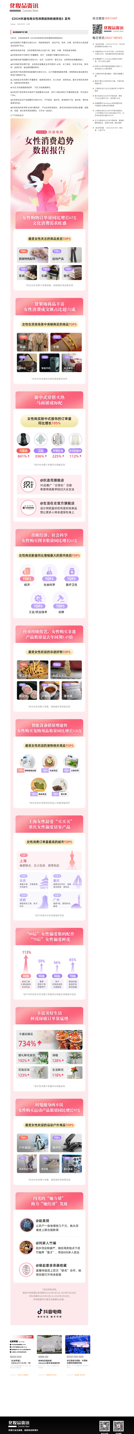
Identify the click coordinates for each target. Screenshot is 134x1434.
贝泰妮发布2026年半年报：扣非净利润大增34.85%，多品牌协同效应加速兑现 (109, 52)
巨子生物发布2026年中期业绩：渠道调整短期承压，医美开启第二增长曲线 (109, 121)
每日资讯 (20, 1375)
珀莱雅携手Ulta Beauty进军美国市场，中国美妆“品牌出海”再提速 (109, 104)
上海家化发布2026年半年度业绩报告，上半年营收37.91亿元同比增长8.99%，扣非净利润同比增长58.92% (109, 113)
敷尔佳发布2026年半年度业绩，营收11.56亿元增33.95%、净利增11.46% (108, 97)
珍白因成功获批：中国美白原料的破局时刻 (77, 1361)
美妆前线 (54, 1375)
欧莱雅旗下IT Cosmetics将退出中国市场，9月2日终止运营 (108, 60)
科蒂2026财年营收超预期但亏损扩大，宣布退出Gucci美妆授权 (109, 67)
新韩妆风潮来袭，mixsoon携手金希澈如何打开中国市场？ (49, 1363)
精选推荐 (25, 1375)
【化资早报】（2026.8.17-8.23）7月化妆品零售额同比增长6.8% (20, 1364)
